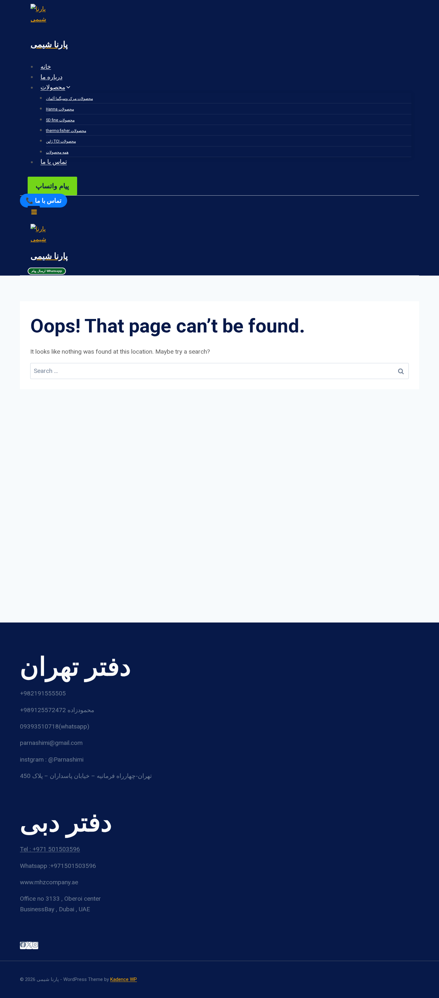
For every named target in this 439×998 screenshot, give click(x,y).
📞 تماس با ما (43, 200)
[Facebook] (23, 945)
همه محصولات (57, 152)
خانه (45, 66)
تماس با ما (53, 162)
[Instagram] (35, 945)
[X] (29, 945)
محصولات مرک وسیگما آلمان (69, 98)
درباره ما (51, 77)
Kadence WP (123, 979)
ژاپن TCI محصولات (61, 141)
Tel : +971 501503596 (50, 849)
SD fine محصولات (60, 120)
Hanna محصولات (60, 109)
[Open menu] (34, 213)
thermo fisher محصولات (66, 130)
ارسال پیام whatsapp (46, 271)
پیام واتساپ (52, 186)
